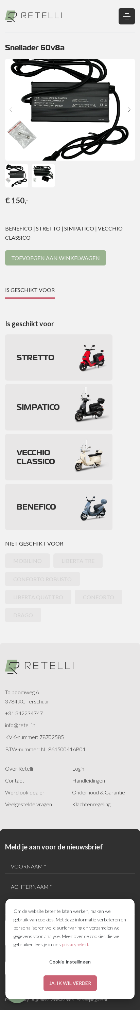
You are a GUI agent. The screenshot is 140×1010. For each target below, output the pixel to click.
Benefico (36, 507)
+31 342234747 (24, 713)
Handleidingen (88, 780)
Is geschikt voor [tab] (30, 290)
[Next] (129, 109)
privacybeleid (75, 944)
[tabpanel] (70, 461)
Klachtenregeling (91, 804)
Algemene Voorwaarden (53, 999)
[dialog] (70, 949)
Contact (14, 780)
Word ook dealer (25, 792)
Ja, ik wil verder (70, 983)
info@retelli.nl (20, 725)
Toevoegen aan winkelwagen (55, 258)
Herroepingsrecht (91, 999)
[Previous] (11, 109)
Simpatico (38, 407)
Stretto (35, 357)
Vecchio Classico (36, 457)
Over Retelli (19, 768)
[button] (16, 175)
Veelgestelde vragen (28, 804)
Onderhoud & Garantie (98, 792)
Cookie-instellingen (70, 962)
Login (78, 768)
